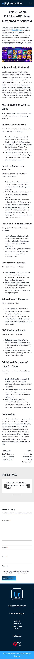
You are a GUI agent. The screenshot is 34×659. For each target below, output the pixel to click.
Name (5, 547)
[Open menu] (30, 3)
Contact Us (17, 624)
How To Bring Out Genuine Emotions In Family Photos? (8, 455)
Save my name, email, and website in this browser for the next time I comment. (16, 572)
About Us (17, 621)
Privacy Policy (17, 626)
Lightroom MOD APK (17, 606)
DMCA (17, 629)
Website (5, 566)
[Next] (28, 486)
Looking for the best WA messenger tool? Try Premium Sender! (17, 485)
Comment (6, 521)
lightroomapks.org (16, 653)
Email (4, 557)
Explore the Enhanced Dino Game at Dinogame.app (27, 456)
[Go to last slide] (5, 486)
